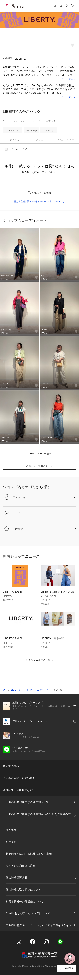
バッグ (36, 121)
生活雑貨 (50, 121)
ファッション (20, 121)
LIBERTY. (15, 690)
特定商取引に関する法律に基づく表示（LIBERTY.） (39, 201)
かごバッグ (42, 690)
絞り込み (69, 968)
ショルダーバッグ (12, 130)
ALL (5, 121)
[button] (39, 79)
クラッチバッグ (49, 130)
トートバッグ (31, 130)
